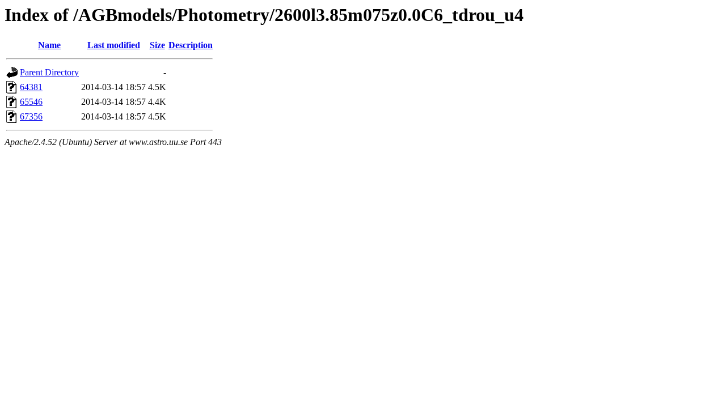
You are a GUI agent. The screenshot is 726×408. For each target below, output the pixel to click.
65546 (31, 102)
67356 (31, 116)
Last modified (113, 45)
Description (190, 45)
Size (157, 45)
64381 (31, 87)
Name (49, 45)
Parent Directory (49, 72)
